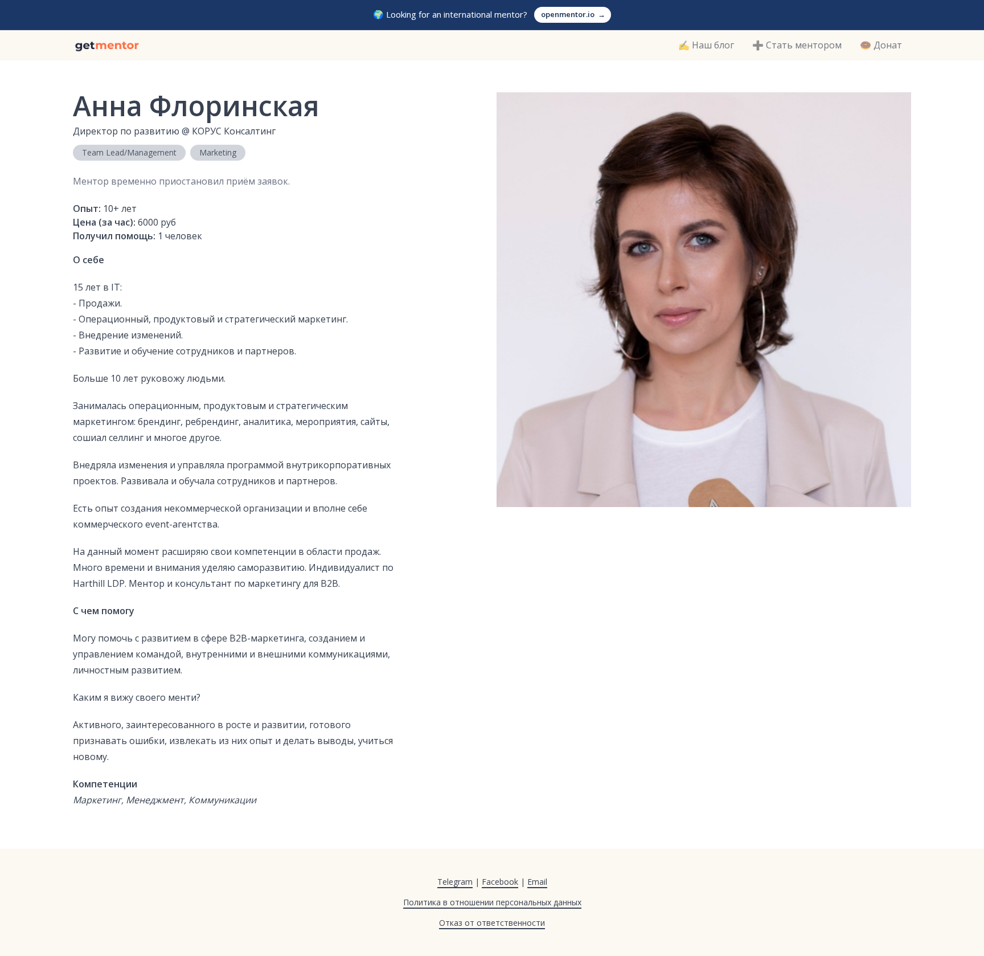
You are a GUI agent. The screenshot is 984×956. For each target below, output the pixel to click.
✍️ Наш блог (706, 45)
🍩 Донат (881, 45)
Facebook (500, 881)
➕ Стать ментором (797, 45)
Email (537, 881)
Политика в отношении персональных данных (492, 902)
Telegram (455, 881)
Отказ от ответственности (492, 922)
